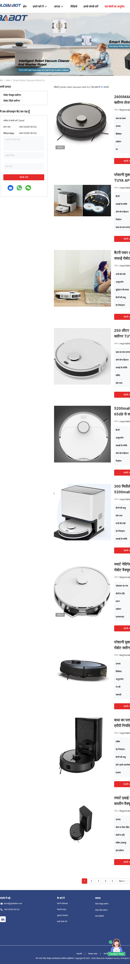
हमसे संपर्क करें (62, 921)
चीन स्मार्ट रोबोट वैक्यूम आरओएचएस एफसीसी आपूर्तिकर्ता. (55, 958)
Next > (122, 881)
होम (1, 80)
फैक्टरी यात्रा (61, 909)
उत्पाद (8, 80)
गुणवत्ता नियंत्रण (62, 915)
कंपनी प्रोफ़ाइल (62, 903)
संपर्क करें (24, 177)
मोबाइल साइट (93, 954)
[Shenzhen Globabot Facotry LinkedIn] (3, 919)
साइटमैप (79, 954)
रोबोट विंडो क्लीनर (11, 100)
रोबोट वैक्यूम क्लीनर (12, 95)
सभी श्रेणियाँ (99, 916)
